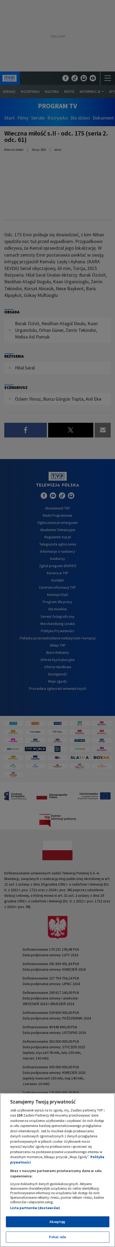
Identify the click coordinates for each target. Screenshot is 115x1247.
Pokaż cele (57, 1237)
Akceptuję (57, 1222)
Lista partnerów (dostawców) (35, 1208)
